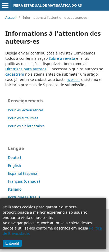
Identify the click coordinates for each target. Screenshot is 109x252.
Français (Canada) (24, 181)
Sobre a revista (62, 58)
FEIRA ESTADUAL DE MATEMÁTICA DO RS (47, 5)
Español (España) (23, 173)
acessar (73, 79)
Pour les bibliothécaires (26, 125)
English (14, 165)
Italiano (14, 189)
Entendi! (12, 243)
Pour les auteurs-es (23, 118)
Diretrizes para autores (25, 68)
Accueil (10, 17)
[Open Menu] (5, 5)
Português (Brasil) (24, 197)
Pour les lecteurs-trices (25, 110)
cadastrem (14, 74)
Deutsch (15, 157)
